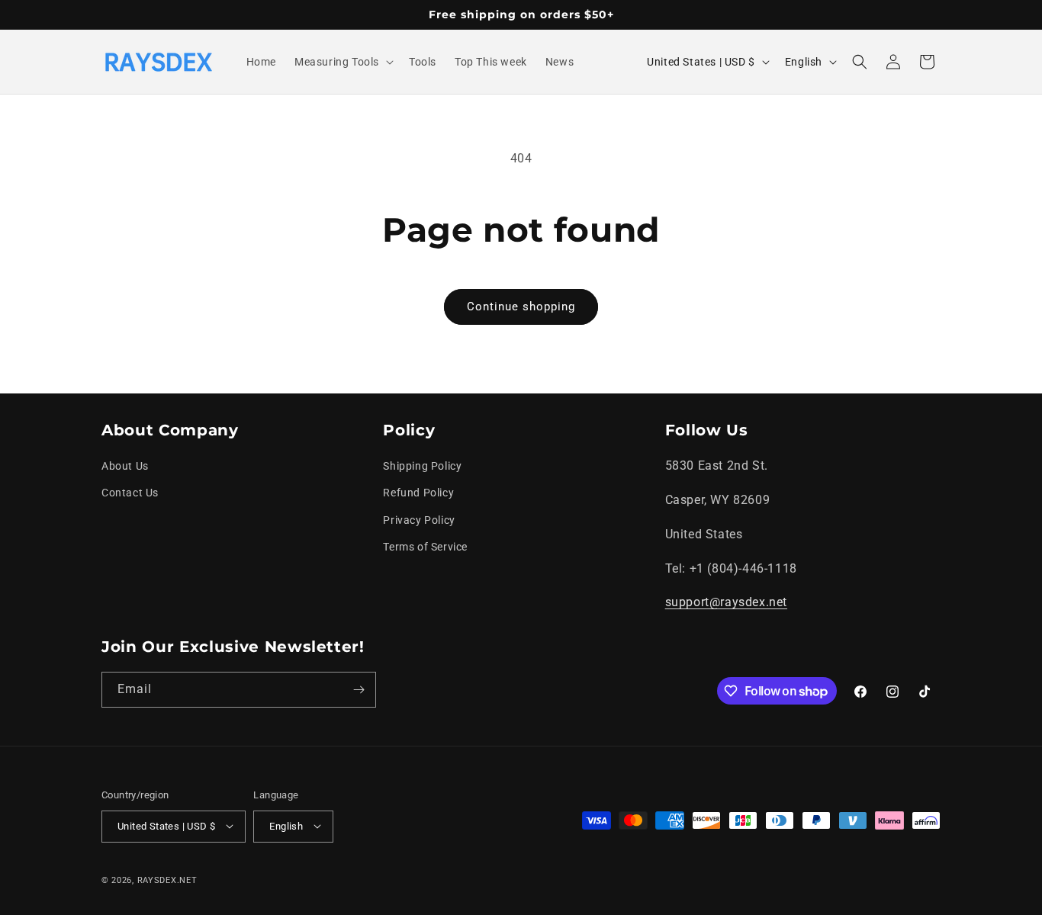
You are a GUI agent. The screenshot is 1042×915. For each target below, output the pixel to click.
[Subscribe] (358, 690)
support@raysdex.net (726, 603)
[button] (342, 62)
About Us (125, 467)
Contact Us (130, 493)
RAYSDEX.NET (167, 879)
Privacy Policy (419, 520)
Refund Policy (418, 493)
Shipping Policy (422, 467)
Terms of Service (425, 547)
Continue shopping (521, 306)
